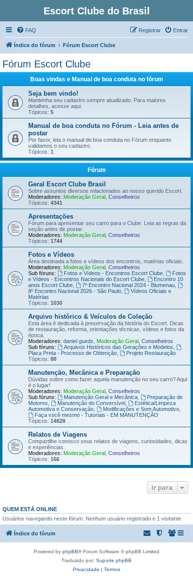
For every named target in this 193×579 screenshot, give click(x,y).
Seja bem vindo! (53, 93)
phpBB (70, 551)
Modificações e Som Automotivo (141, 409)
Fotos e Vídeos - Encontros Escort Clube (113, 273)
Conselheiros (124, 197)
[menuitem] (26, 30)
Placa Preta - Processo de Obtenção (72, 353)
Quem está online (29, 509)
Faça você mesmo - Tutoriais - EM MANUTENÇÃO (96, 415)
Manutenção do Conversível (91, 403)
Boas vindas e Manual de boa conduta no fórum (96, 79)
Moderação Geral (84, 197)
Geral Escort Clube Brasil (67, 184)
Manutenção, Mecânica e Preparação (84, 372)
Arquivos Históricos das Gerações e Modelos (118, 347)
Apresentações (50, 216)
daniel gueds (78, 341)
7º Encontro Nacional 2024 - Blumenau (128, 285)
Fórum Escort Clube (46, 63)
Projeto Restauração (151, 353)
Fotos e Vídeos (51, 254)
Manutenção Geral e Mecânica (101, 397)
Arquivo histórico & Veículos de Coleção (90, 316)
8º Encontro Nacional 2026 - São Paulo (74, 291)
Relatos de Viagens (57, 434)
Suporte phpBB (114, 560)
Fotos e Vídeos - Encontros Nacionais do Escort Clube (107, 276)
